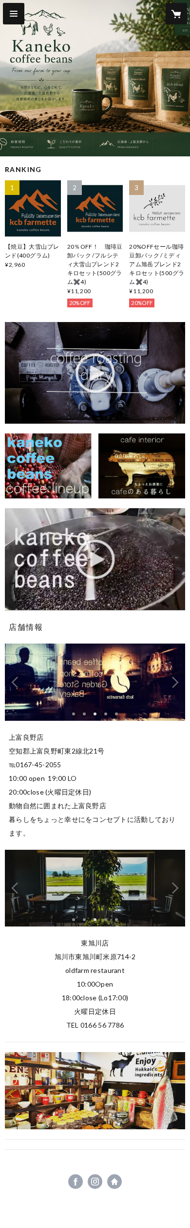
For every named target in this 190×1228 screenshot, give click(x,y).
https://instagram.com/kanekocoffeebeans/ (95, 1181)
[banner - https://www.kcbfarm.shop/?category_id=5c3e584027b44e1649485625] (48, 465)
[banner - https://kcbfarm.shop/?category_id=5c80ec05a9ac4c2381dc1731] (141, 465)
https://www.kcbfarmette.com (114, 1181)
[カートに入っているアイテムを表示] (176, 13)
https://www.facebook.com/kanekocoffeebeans (75, 1181)
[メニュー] (13, 13)
